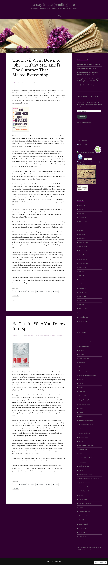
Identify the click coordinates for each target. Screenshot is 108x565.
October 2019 (83, 259)
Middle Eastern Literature (86, 445)
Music (80, 454)
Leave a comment (56, 82)
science (81, 495)
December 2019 (83, 251)
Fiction (81, 387)
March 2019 (82, 288)
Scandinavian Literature (86, 487)
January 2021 (82, 226)
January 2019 (82, 296)
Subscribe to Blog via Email (88, 97)
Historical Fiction (84, 404)
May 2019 (81, 280)
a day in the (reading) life (54, 5)
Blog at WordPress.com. (54, 561)
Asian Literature (84, 359)
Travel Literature (84, 516)
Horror (81, 412)
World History (83, 528)
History (81, 408)
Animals (81, 350)
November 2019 (83, 255)
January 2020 (83, 247)
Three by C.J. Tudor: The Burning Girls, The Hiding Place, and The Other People (89, 80)
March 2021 (82, 218)
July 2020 (81, 230)
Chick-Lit (81, 367)
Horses (81, 416)
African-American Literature (87, 342)
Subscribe (82, 117)
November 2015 (83, 317)
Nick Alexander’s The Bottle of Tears (88, 64)
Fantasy (81, 383)
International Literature (86, 421)
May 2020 (82, 234)
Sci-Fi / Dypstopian (43, 336)
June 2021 (81, 209)
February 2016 (83, 309)
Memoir (81, 441)
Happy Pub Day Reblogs (86, 400)
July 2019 (81, 271)
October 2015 (83, 321)
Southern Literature (85, 503)
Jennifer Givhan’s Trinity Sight (86, 68)
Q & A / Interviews (84, 483)
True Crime (82, 520)
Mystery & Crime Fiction (86, 458)
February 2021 (83, 222)
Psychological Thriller (85, 474)
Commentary (83, 371)
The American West (84, 512)
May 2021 (81, 214)
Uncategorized (83, 524)
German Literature (84, 396)
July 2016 (81, 305)
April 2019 (82, 284)
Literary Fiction (42, 82)
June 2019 (81, 276)
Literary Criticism (84, 433)
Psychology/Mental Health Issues (89, 479)
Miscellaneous (83, 450)
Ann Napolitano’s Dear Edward (87, 85)
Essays (81, 379)
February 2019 (83, 292)
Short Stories (83, 499)
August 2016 (82, 301)
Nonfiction (82, 462)
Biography (82, 363)
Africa (81, 338)
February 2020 (83, 242)
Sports (81, 507)
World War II (83, 532)
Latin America (83, 429)
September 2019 (83, 263)
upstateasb (29, 82)
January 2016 (82, 313)
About (48, 16)
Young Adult (82, 537)
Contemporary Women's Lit (87, 375)
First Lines (82, 392)
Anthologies (82, 354)
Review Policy (57, 16)
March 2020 (82, 238)
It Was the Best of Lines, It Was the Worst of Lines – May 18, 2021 (87, 74)
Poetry (81, 470)
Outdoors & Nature (84, 466)
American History (84, 346)
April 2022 (82, 205)
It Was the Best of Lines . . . (87, 425)
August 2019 (82, 267)
